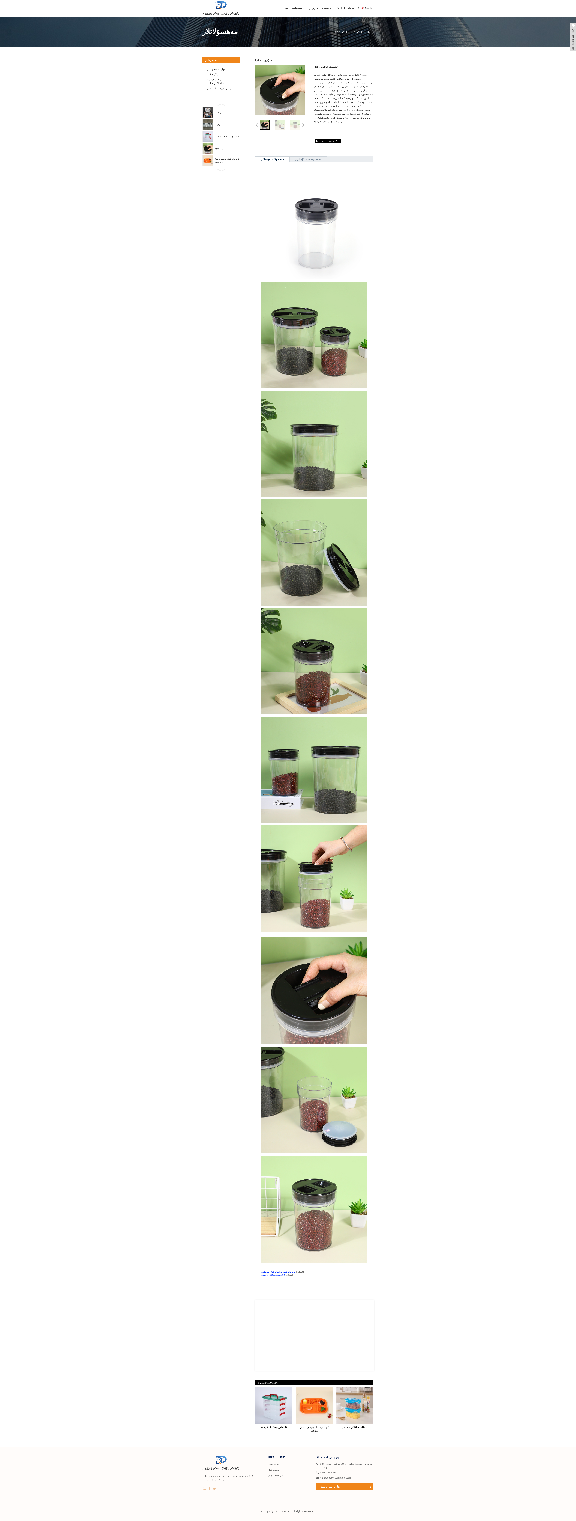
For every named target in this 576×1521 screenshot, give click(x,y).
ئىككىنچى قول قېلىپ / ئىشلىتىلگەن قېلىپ (217, 81)
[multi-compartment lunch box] (314, 1405)
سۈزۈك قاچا (220, 148)
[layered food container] (273, 1405)
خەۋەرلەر (313, 8)
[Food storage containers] (354, 1405)
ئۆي (286, 8)
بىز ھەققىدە (327, 8)
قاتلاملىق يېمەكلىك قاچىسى (227, 136)
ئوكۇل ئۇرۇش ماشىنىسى (219, 88)
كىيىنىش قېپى (221, 112)
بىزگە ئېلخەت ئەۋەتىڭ (330, 141)
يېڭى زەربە (220, 124)
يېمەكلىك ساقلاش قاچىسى (355, 1427)
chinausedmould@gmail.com (335, 1477)
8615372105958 (328, 1472)
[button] (221, 104)
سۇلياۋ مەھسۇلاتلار (365, 31)
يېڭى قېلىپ (212, 74)
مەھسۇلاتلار (297, 8)
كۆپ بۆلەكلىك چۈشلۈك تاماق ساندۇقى (227, 160)
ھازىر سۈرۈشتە (330, 1486)
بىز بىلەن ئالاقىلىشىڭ (345, 8)
